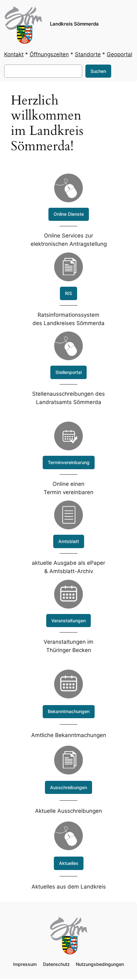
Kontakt (14, 54)
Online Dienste (69, 214)
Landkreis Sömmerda (74, 24)
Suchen (98, 71)
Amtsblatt (68, 541)
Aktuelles (68, 863)
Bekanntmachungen (69, 711)
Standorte (88, 54)
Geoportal (119, 54)
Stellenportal (68, 372)
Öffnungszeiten (49, 54)
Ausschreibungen (68, 787)
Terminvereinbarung (69, 462)
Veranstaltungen (68, 620)
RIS (68, 293)
